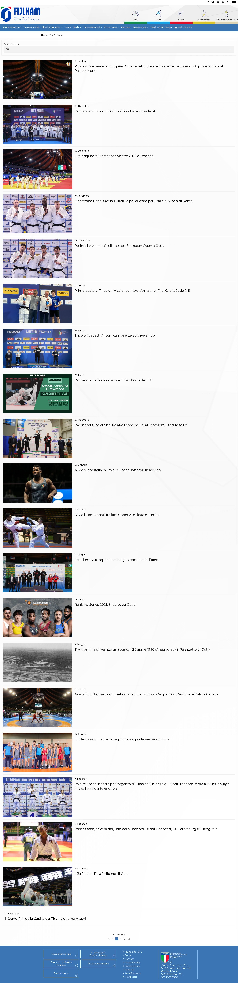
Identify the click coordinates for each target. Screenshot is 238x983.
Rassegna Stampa (61, 954)
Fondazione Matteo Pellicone (61, 963)
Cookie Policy (132, 966)
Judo (135, 19)
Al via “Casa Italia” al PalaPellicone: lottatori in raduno (118, 470)
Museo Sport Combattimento (98, 954)
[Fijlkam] (31, 14)
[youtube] (223, 2)
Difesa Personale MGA (226, 19)
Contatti (129, 959)
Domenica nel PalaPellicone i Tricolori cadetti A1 (114, 380)
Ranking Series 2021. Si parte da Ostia (105, 605)
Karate (181, 19)
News (68, 27)
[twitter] (213, 2)
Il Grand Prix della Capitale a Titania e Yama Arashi (45, 919)
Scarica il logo (61, 973)
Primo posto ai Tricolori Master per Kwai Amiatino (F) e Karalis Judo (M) (132, 291)
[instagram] (218, 2)
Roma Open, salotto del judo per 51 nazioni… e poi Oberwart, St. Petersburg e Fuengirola (146, 829)
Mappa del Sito (133, 951)
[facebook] (208, 2)
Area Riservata (133, 973)
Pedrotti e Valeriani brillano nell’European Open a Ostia (119, 246)
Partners (125, 27)
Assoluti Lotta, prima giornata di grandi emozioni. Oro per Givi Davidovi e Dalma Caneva (146, 694)
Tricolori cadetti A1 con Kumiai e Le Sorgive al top (115, 335)
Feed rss (129, 969)
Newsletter (131, 977)
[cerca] (227, 2)
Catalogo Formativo (161, 27)
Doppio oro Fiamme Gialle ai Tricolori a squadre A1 (115, 111)
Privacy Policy (132, 962)
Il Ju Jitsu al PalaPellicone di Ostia (102, 874)
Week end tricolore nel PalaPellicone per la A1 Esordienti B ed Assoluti (131, 425)
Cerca (128, 955)
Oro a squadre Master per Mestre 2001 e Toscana (114, 156)
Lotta (158, 19)
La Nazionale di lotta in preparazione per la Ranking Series (122, 739)
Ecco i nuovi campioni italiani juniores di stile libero (116, 560)
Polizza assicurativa (98, 963)
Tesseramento (32, 27)
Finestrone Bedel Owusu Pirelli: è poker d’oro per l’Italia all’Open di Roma (134, 201)
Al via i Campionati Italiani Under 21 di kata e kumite (117, 515)
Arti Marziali (204, 19)
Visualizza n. (11, 44)
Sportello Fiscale (183, 27)
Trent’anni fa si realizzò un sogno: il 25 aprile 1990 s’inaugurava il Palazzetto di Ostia (142, 649)
